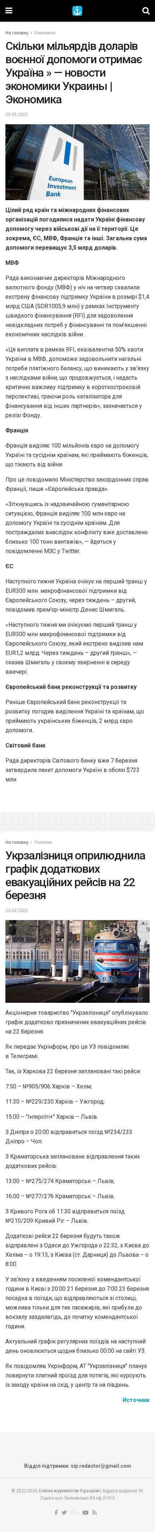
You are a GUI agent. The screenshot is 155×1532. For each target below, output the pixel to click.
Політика (43, 842)
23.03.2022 (16, 114)
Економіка (45, 32)
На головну (16, 32)
